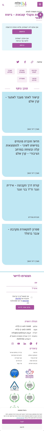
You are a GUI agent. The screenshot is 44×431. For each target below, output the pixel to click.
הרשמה (22, 32)
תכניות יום (19, 361)
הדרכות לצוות (34, 71)
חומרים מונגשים (22, 71)
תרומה (35, 352)
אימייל (34, 288)
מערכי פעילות (9, 71)
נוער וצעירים (18, 358)
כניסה (22, 45)
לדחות (22, 427)
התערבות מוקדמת (16, 355)
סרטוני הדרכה (34, 79)
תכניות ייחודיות (33, 363)
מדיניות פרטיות (20, 418)
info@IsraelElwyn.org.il (21, 333)
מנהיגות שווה (33, 361)
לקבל (22, 421)
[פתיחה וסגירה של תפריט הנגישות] (40, 14)
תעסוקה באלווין (32, 355)
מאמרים (22, 78)
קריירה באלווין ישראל (16, 352)
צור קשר (19, 363)
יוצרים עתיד (34, 358)
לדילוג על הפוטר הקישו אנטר (31, 273)
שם (36, 283)
